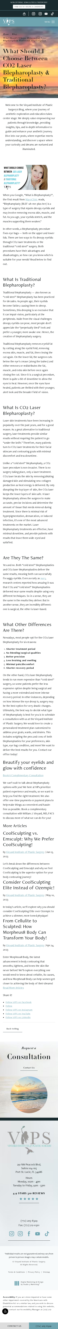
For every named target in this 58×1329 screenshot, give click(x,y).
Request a (29, 1053)
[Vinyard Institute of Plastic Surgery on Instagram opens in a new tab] (33, 14)
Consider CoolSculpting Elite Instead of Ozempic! (29, 885)
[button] (5, 1311)
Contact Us (29, 1067)
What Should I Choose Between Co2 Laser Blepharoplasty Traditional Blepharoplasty (24, 39)
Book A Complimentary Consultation (23, 775)
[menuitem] (33, 14)
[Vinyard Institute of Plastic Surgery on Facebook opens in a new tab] (29, 1234)
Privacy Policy (34, 1272)
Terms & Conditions (16, 1272)
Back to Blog (13, 1028)
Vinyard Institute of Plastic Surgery (25, 852)
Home (6, 34)
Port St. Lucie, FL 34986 (29, 1172)
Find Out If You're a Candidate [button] (29, 6)
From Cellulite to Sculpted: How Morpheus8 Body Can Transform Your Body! (25, 929)
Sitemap (46, 1272)
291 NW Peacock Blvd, (29, 1164)
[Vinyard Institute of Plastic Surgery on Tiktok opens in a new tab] (52, 14)
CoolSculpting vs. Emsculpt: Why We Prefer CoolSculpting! (28, 839)
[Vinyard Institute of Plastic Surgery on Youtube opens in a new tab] (46, 14)
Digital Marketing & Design (32, 1283)
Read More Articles (13, 987)
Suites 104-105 (29, 1168)
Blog (14, 34)
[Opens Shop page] (24, 13)
